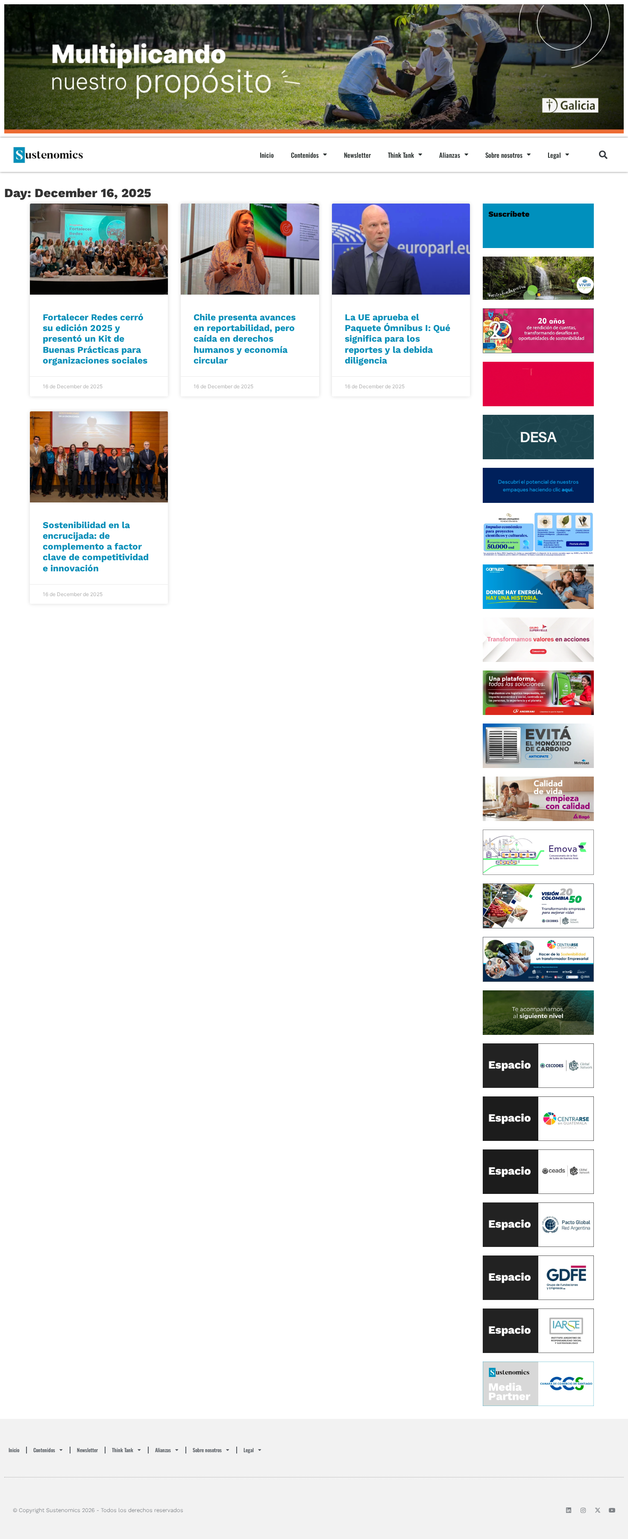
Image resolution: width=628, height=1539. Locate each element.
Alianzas (449, 155)
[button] (603, 154)
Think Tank (401, 155)
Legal (554, 155)
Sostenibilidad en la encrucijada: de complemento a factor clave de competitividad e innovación (96, 546)
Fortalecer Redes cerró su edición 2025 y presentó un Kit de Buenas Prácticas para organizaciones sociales (95, 339)
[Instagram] (583, 1510)
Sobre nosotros (503, 155)
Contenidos (305, 155)
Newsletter (357, 155)
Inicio (267, 155)
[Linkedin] (569, 1510)
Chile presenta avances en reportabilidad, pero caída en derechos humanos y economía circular (245, 339)
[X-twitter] (598, 1510)
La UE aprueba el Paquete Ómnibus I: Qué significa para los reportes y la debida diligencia (397, 339)
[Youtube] (612, 1510)
